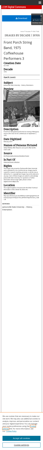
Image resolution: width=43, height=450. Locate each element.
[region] (21, 431)
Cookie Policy (11, 431)
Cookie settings (21, 445)
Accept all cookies (21, 438)
